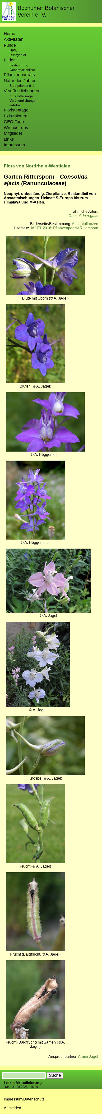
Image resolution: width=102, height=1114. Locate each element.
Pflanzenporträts (19, 74)
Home (9, 33)
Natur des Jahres (20, 80)
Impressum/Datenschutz (24, 1099)
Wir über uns (16, 127)
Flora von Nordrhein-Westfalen (37, 165)
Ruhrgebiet (17, 55)
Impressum (14, 145)
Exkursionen (15, 116)
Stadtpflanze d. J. (22, 86)
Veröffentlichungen (23, 100)
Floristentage (16, 110)
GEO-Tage (14, 121)
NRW (13, 50)
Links (9, 139)
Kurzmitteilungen (22, 96)
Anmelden (12, 1108)
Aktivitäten (13, 39)
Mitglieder (13, 133)
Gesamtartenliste (22, 70)
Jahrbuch (16, 105)
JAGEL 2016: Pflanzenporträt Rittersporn (64, 228)
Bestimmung (18, 65)
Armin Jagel (88, 1056)
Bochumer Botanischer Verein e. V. (46, 11)
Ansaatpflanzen (85, 224)
